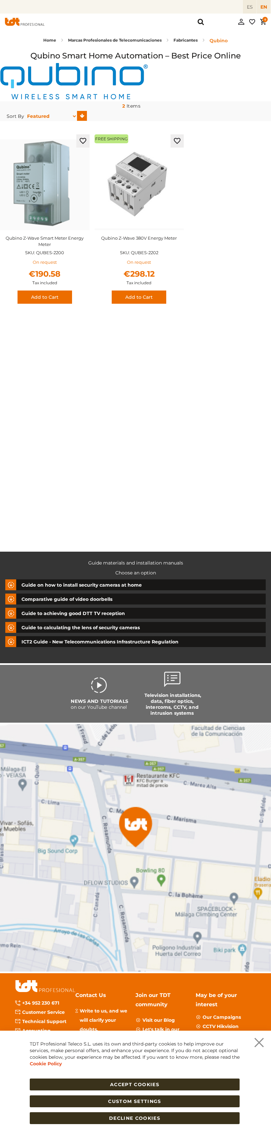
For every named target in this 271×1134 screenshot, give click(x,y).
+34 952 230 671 (40, 1003)
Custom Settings (134, 1101)
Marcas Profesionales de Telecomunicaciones (115, 40)
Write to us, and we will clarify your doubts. (103, 1020)
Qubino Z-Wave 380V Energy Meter (139, 238)
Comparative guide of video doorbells (66, 599)
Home (50, 40)
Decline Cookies (134, 1118)
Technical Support (44, 1021)
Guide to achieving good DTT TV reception (73, 613)
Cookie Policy (46, 1064)
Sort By (15, 116)
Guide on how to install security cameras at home (81, 585)
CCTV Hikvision (221, 1026)
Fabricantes (186, 40)
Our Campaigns (222, 1017)
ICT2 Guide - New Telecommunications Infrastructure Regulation (99, 642)
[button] (83, 141)
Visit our (158, 1020)
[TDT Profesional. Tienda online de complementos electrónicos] (25, 22)
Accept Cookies (134, 1084)
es (250, 7)
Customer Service (43, 1012)
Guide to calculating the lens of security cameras (80, 628)
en (263, 7)
